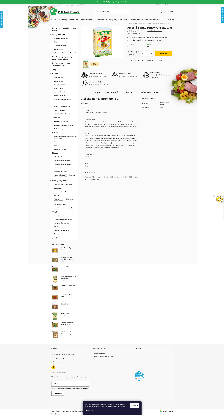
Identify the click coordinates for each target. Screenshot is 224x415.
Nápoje (55, 153)
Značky (55, 238)
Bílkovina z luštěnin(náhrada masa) (64, 29)
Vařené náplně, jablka (61, 192)
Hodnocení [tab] (112, 92)
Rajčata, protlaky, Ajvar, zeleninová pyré (62, 64)
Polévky (56, 42)
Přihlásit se (58, 393)
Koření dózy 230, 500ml (62, 107)
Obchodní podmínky (56, 5)
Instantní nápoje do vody (62, 161)
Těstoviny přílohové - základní (63, 125)
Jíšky (54, 69)
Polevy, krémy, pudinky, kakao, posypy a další (64, 200)
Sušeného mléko (59, 216)
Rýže (55, 146)
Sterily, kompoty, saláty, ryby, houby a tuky (62, 58)
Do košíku (163, 54)
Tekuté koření (58, 81)
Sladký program (59, 180)
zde (124, 406)
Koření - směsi (58, 88)
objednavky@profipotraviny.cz (65, 354)
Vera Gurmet (136, 33)
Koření (55, 73)
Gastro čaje (57, 168)
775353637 (60, 362)
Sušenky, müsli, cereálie (62, 230)
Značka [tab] (149, 92)
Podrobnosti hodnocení (155, 31)
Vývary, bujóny (58, 49)
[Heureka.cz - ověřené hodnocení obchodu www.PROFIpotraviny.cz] (139, 376)
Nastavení (89, 411)
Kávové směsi (58, 157)
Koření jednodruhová (61, 92)
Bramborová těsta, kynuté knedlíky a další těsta (65, 137)
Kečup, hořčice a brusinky (62, 223)
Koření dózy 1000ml (60, 110)
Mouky (56, 227)
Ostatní (55, 212)
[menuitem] (64, 20)
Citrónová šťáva (59, 234)
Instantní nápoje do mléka (62, 164)
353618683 (60, 358)
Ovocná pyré (58, 188)
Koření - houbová (59, 103)
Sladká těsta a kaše (60, 142)
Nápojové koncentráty (61, 171)
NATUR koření (58, 77)
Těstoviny (56, 118)
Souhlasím (134, 405)
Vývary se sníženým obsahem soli (65, 53)
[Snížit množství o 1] (142, 53)
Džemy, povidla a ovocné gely (63, 185)
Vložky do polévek (60, 46)
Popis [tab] (97, 92)
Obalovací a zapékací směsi (63, 219)
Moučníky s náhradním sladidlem (64, 208)
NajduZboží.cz (55, 414)
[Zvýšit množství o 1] (151, 53)
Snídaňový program (60, 204)
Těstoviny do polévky (61, 121)
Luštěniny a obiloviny (61, 149)
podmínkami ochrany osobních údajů (78, 388)
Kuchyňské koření (59, 85)
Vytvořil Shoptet (167, 411)
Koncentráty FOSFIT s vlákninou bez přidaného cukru (64, 176)
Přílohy (55, 132)
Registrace (168, 5)
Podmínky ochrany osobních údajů (75, 5)
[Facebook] (53, 367)
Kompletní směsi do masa (62, 99)
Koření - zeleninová (60, 96)
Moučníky (57, 195)
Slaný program (58, 34)
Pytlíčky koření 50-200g (62, 114)
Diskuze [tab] (128, 92)
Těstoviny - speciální (60, 129)
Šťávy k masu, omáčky (61, 38)
